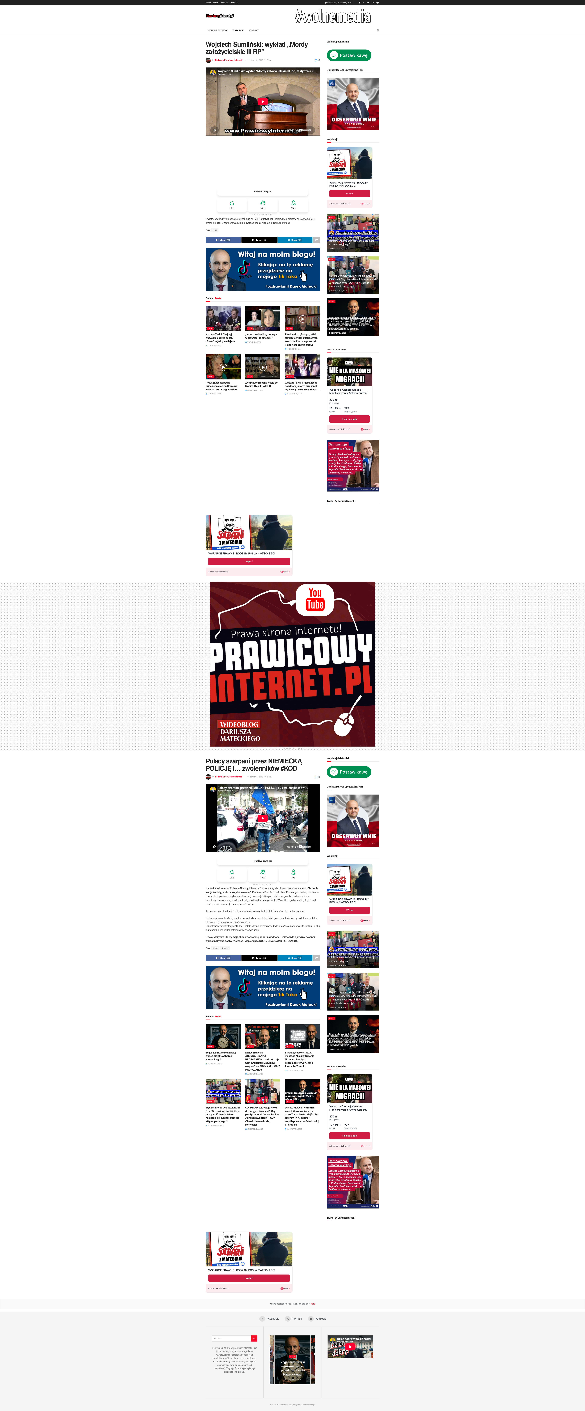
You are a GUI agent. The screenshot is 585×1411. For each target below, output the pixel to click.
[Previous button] (272, 1359)
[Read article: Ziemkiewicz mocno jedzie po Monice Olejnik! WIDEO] (262, 366)
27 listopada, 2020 (255, 390)
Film (269, 59)
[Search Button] (378, 30)
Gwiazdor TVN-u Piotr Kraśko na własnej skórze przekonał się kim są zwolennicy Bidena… (302, 386)
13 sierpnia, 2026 (214, 1063)
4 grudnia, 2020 (214, 393)
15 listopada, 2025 (338, 248)
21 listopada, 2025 (294, 1070)
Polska (208, 2)
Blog (210, 376)
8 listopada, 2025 (338, 333)
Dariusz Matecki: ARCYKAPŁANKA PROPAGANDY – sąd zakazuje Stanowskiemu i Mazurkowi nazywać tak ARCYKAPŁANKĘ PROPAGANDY (262, 1061)
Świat (215, 2)
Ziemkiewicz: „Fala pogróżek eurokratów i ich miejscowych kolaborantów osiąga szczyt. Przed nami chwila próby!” (301, 339)
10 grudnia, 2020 (293, 349)
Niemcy (225, 948)
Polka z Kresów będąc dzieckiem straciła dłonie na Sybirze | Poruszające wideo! (221, 386)
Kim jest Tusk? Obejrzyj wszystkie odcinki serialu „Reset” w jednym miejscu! (221, 338)
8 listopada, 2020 (294, 393)
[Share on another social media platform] (316, 240)
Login (376, 2)
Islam (215, 948)
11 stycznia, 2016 (255, 59)
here (312, 1303)
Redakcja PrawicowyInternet (228, 59)
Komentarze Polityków (229, 2)
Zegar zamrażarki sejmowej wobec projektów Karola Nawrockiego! (221, 1056)
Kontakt (253, 30)
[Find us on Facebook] (359, 2)
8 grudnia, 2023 (214, 345)
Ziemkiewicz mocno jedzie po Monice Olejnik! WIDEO (261, 384)
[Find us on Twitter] (363, 2)
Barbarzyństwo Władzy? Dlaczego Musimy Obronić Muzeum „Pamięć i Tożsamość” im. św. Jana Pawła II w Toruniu (299, 1059)
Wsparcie (238, 30)
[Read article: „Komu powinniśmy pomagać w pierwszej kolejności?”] (262, 318)
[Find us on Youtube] (368, 2)
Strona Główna (218, 30)
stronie (241, 1371)
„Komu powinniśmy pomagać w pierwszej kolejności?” (261, 336)
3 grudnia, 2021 (254, 342)
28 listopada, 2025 (255, 1074)
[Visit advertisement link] (333, 16)
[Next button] (313, 1359)
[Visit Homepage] (220, 16)
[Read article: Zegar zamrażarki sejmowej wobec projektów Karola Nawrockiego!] (223, 1036)
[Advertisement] (263, 161)
